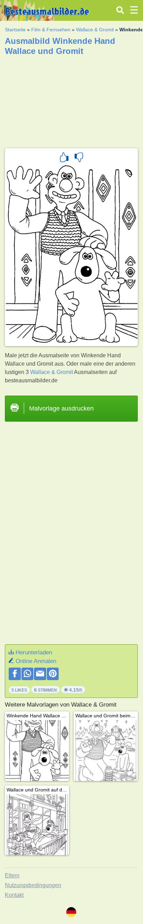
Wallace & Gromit (95, 29)
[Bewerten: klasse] (64, 158)
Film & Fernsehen (50, 29)
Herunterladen (34, 652)
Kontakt (14, 895)
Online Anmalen (36, 661)
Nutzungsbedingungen (33, 885)
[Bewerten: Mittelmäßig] (79, 158)
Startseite (15, 29)
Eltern (12, 875)
